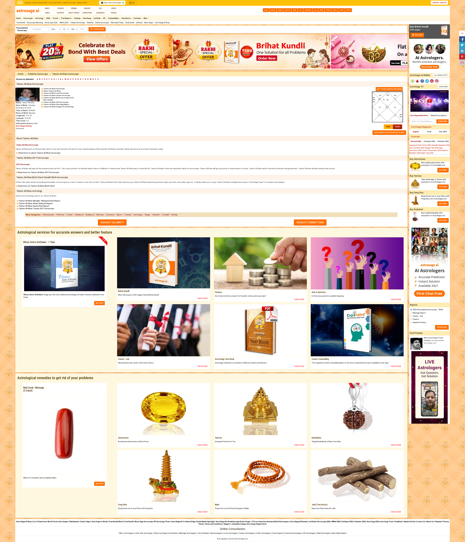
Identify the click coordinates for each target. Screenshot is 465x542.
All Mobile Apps (441, 75)
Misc (146, 18)
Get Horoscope (97, 29)
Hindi (429, 132)
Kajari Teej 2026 (427, 153)
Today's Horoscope (77, 23)
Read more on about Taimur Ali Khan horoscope (39, 153)
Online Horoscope (102, 23)
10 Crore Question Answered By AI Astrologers (270, 522)
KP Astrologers (309, 533)
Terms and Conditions (214, 524)
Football (165, 215)
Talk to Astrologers (126, 533)
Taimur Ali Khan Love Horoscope (56, 93)
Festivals (137, 18)
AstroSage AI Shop (162, 23)
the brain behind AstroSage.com (434, 340)
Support (227, 524)
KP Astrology (159, 522)
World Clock (53, 522)
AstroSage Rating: (24, 126)
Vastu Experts (278, 533)
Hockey (174, 215)
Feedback (398, 522)
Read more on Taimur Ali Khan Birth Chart (36, 186)
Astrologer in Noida (100, 522)
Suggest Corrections (310, 222)
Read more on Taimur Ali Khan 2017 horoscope (38, 172)
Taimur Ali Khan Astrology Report (56, 104)
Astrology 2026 (373, 522)
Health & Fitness (419, 322)
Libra (47, 13)
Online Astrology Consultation (166, 533)
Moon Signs (148, 23)
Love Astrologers (231, 533)
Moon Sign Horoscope (144, 522)
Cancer (87, 8)
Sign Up (443, 3)
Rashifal (28, 3)
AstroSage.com (243, 539)
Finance (416, 319)
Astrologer (138, 215)
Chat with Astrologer (112, 3)
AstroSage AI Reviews (299, 522)
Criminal (127, 215)
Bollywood (90, 215)
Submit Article (409, 522)
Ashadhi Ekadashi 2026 (440, 145)
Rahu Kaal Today (117, 23)
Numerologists (217, 533)
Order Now (442, 327)
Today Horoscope (68, 3)
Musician (100, 215)
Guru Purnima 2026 (417, 148)
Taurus (60, 8)
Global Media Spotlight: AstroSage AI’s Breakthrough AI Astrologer (223, 522)
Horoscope (28, 18)
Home (18, 18)
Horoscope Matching (35, 23)
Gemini (74, 8)
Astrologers (64, 522)
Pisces (114, 13)
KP (104, 18)
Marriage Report (419, 313)
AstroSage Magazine (421, 127)
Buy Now (418, 35)
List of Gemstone (39, 522)
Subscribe (443, 87)
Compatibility (113, 18)
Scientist (156, 215)
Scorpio (60, 13)
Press (168, 522)
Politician (60, 215)
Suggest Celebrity (112, 222)
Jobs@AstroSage (238, 524)
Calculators (126, 18)
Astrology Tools (386, 522)
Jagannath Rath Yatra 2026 (420, 145)
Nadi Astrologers (324, 533)
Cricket (69, 215)
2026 (48, 18)
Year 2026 (443, 132)
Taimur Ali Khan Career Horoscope (56, 95)
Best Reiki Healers (339, 533)
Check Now (202, 298)
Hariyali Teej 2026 (432, 148)
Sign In (435, 3)
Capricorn (87, 13)
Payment (438, 522)
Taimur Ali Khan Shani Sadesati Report (36, 203)
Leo (100, 8)
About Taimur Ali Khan (52, 91)
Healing (77, 18)
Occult (55, 18)
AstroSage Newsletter (419, 115)
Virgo (113, 8)
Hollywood (79, 215)
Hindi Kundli (129, 23)
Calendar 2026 (82, 3)
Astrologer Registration (257, 524)
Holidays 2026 (429, 141)
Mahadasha (74, 522)
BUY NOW (99, 303)
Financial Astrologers (293, 533)
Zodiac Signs (85, 522)
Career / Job (418, 316)
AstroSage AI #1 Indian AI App (183, 522)
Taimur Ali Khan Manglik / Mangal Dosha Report (39, 201)
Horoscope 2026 (55, 3)
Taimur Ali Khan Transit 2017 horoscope (36, 208)
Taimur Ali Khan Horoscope (54, 89)
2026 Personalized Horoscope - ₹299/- (428, 310)
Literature (110, 215)
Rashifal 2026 (42, 3)
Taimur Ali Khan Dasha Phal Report (34, 206)
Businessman (48, 215)
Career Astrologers (247, 533)
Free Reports (66, 18)
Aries (47, 8)
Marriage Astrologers (188, 533)
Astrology (39, 18)
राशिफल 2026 (63, 23)
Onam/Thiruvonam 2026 (432, 150)
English (416, 132)
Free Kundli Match (116, 522)
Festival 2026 (416, 141)
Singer (147, 215)
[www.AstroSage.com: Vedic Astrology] (20, 2)
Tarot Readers (204, 533)
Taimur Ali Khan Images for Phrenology (58, 107)
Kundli (34, 3)
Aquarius (100, 13)
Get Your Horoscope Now (389, 89)
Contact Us (420, 522)
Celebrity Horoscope (38, 74)
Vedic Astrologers (263, 533)
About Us (430, 522)
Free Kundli (21, 23)
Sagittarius (73, 13)
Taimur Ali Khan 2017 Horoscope (55, 102)
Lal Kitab (139, 23)
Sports (119, 215)
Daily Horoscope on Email (440, 115)
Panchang (87, 18)
